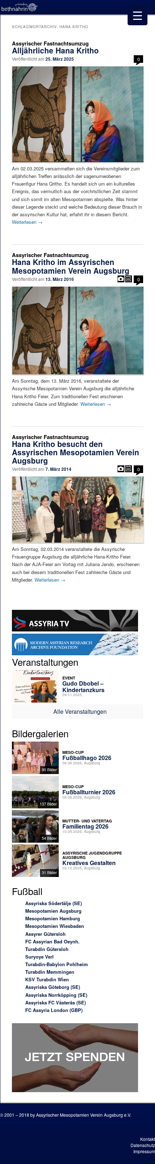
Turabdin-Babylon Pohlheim (56, 964)
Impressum (144, 1151)
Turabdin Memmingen (49, 971)
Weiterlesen (27, 221)
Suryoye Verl (39, 956)
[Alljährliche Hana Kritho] (77, 114)
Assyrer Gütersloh (45, 933)
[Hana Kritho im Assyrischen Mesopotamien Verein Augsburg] (77, 330)
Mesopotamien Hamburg (52, 918)
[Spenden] (75, 1058)
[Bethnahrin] (20, 7)
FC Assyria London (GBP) (54, 1010)
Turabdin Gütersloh (46, 949)
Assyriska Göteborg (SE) (52, 986)
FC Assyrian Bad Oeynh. (52, 941)
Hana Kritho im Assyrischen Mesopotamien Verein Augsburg (70, 265)
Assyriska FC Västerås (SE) (55, 1002)
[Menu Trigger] (137, 15)
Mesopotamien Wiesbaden (54, 925)
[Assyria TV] (75, 622)
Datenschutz (142, 1145)
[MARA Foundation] (75, 645)
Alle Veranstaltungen (80, 711)
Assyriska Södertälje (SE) (53, 903)
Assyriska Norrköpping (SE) (56, 994)
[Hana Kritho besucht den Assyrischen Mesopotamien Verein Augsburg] (77, 509)
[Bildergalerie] (121, 278)
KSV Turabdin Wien (47, 979)
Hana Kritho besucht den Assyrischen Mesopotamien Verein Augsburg (75, 452)
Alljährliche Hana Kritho (55, 50)
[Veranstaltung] (128, 278)
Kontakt (147, 1139)
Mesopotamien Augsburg (53, 910)
